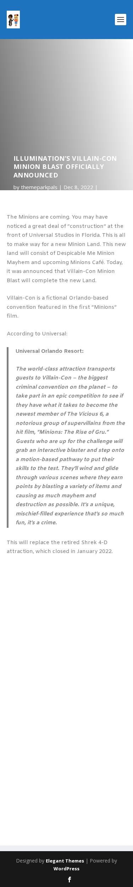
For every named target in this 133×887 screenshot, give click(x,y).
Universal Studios (81, 196)
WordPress (66, 868)
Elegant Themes (65, 861)
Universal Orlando (35, 196)
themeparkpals (39, 187)
